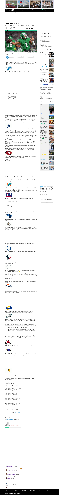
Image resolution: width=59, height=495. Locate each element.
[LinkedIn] (29, 28)
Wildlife (41, 52)
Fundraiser (42, 130)
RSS (47, 490)
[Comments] (33, 28)
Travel (41, 125)
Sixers (19, 12)
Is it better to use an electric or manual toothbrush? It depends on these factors (46, 98)
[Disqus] (21, 452)
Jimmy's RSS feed (10, 419)
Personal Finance (43, 135)
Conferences (42, 145)
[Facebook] (26, 28)
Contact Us (24, 490)
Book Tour (42, 109)
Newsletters (35, 12)
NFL (10, 30)
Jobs (41, 73)
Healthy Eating (42, 62)
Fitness (41, 104)
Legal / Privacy (32, 490)
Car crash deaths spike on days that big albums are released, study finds (46, 92)
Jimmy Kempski (13, 27)
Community (42, 150)
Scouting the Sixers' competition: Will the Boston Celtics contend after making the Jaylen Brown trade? (46, 44)
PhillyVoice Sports (16, 417)
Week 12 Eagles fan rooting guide (23, 413)
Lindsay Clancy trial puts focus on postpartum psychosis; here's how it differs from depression (46, 94)
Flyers (16, 12)
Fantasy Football (28, 12)
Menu (7, 10)
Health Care (42, 166)
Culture (33, 10)
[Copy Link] (36, 28)
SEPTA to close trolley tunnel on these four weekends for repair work (46, 38)
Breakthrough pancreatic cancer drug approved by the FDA (46, 40)
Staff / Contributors (41, 491)
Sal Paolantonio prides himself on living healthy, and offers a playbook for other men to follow (46, 87)
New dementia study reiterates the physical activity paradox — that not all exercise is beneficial (46, 90)
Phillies (23, 12)
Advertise (15, 490)
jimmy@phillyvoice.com (15, 425)
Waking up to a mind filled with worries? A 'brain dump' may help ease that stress (46, 96)
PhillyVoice (11, 10)
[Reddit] (31, 28)
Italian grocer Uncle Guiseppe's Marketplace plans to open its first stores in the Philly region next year (46, 42)
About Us (6, 490)
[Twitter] (28, 28)
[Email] (34, 28)
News (22, 10)
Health (28, 10)
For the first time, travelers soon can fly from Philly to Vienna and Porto (46, 36)
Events (40, 10)
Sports (45, 10)
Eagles (12, 12)
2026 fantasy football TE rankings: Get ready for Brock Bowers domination (46, 47)
